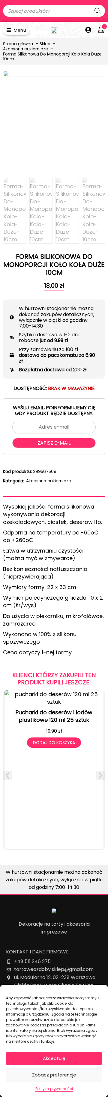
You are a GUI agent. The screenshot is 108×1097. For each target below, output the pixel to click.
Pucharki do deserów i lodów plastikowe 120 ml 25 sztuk (54, 716)
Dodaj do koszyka (54, 743)
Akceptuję (54, 1058)
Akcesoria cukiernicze (48, 481)
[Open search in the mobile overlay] (54, 11)
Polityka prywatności (54, 1088)
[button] (16, 30)
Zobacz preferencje (54, 1075)
